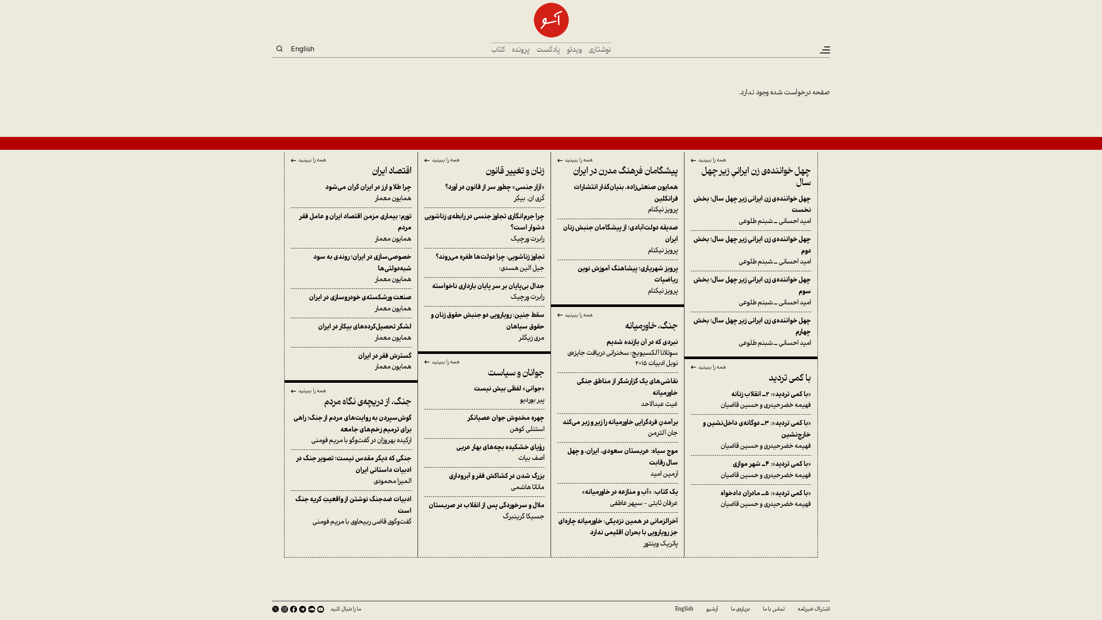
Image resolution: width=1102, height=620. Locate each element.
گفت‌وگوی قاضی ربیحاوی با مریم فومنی (353, 511)
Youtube (320, 609)
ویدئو (574, 50)
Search (279, 48)
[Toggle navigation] (824, 50)
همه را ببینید (712, 160)
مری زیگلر (488, 326)
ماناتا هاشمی (497, 482)
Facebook (293, 609)
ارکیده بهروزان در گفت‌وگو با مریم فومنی (353, 429)
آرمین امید (622, 462)
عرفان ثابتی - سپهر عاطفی (630, 497)
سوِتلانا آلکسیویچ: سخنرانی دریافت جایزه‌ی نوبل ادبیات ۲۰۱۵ (622, 353)
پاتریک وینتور (618, 533)
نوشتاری (599, 50)
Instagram (284, 609)
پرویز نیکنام (626, 199)
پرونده (521, 50)
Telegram (302, 609)
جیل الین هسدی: (490, 262)
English (302, 48)
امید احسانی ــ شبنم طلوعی (752, 210)
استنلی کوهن (506, 423)
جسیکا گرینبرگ (487, 511)
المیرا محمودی (354, 470)
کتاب (498, 50)
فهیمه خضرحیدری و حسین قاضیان (766, 400)
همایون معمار (368, 193)
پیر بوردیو (509, 394)
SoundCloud (311, 609)
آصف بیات (500, 453)
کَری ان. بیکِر (495, 193)
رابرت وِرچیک (484, 228)
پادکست (548, 50)
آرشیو (712, 609)
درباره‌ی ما (740, 609)
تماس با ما (774, 609)
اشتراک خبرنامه (814, 609)
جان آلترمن (620, 428)
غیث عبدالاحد (627, 393)
